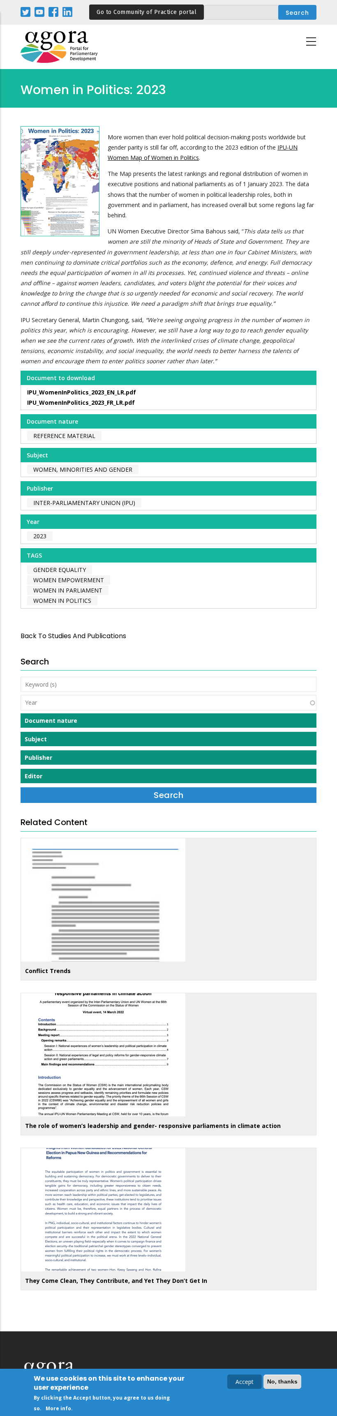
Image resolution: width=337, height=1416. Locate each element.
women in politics (62, 600)
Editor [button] (33, 776)
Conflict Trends (48, 971)
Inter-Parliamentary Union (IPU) (84, 503)
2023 (39, 536)
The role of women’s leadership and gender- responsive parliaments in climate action (153, 1126)
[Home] (60, 47)
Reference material (64, 436)
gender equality (59, 570)
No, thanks (282, 1381)
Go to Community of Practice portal (146, 12)
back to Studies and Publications (73, 636)
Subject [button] (36, 739)
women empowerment (68, 580)
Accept (244, 1382)
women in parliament (67, 590)
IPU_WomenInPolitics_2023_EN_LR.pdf (81, 392)
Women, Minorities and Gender (82, 469)
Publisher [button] (38, 757)
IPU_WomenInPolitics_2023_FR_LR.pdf (81, 402)
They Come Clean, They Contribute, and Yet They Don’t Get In (116, 1281)
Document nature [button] (51, 720)
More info (58, 1408)
